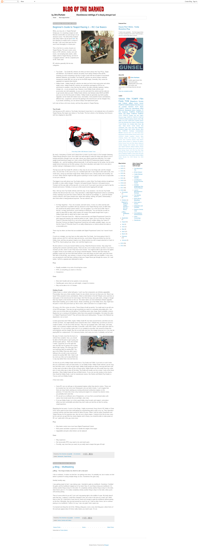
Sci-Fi (136, 106)
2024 (122, 171)
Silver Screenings (137, 217)
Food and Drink (130, 143)
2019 (122, 183)
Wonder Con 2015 (128, 157)
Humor (59, 520)
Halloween (140, 127)
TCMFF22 (140, 113)
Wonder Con (126, 124)
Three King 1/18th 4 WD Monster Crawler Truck (83, 151)
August (124, 222)
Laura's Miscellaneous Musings (138, 191)
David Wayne (140, 139)
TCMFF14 (132, 112)
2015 (122, 243)
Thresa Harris (135, 153)
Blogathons (134, 101)
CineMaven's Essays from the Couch (138, 181)
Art (119, 106)
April (123, 231)
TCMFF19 (125, 115)
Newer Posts (56, 527)
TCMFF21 (129, 153)
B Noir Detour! (138, 172)
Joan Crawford (139, 144)
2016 (122, 190)
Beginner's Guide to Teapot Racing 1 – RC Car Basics (80, 27)
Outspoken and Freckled (138, 206)
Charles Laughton (129, 136)
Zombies (132, 124)
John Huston (131, 129)
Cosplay (131, 115)
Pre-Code (124, 120)
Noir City (128, 148)
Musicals (126, 122)
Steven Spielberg (123, 153)
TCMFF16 (127, 105)
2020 (122, 180)
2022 (122, 175)
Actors (133, 110)
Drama (138, 125)
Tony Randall (122, 155)
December (125, 192)
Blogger (106, 545)
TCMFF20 (124, 131)
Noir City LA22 (139, 148)
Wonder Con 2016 (138, 157)
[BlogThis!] (86, 454)
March (124, 234)
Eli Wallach (140, 141)
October (124, 200)
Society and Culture (66, 520)
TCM (127, 101)
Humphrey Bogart (123, 129)
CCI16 (133, 125)
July (123, 224)
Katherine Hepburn (130, 146)
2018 (122, 185)
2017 (122, 187)
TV (142, 110)
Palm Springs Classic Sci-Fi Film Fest (128, 150)
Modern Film (133, 105)
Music (141, 106)
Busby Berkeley (129, 134)
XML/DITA (121, 158)
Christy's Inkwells (136, 177)
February (124, 236)
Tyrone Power (128, 155)
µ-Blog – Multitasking (63, 467)
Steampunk (60, 456)
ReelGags (121, 151)
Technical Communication (136, 131)
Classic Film (124, 99)
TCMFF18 (134, 113)
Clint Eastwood (132, 137)
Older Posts (110, 527)
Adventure (125, 132)
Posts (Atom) (64, 530)
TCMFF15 (121, 105)
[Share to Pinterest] (92, 454)
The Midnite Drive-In (137, 195)
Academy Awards (132, 118)
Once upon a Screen (137, 203)
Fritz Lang (128, 127)
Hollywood (140, 143)
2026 (122, 166)
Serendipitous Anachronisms (138, 213)
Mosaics (138, 129)
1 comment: (77, 517)
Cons (141, 105)
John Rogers (122, 146)
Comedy (124, 106)
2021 (122, 178)
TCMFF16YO (131, 120)
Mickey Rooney (122, 148)
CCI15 (141, 134)
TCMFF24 (135, 117)
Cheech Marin (139, 136)
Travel (120, 124)
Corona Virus (122, 139)
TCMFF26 (121, 118)
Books (141, 120)
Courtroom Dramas (131, 139)
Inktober (133, 144)
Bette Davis (138, 124)
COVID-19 (121, 136)
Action (139, 118)
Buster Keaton (136, 134)
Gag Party (134, 127)
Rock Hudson (132, 122)
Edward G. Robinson (132, 141)
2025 (122, 168)
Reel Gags (140, 150)
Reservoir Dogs (127, 151)
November (125, 196)
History (136, 143)
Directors (130, 106)
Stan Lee (141, 151)
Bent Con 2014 (133, 132)
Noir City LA (133, 148)
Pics (120, 112)
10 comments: (77, 454)
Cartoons (138, 110)
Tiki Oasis (141, 153)
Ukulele (126, 118)
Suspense (125, 112)
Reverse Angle (122, 117)
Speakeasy (137, 220)
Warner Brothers (136, 155)
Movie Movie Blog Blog (137, 199)
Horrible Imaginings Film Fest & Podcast (138, 186)
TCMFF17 (121, 108)
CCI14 (120, 115)
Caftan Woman (138, 174)
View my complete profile (126, 91)
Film (139, 105)
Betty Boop (140, 132)
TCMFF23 (129, 117)
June (123, 226)
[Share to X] (88, 454)
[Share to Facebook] (90, 454)
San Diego (126, 113)
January (124, 240)
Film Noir (136, 115)
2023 (122, 173)
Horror (120, 113)
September (125, 218)
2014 (122, 245)
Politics (141, 115)
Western (121, 132)
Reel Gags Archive (64, 17)
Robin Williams (134, 151)
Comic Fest (140, 137)
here (73, 38)
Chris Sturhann (134, 77)
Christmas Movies (123, 137)
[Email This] (84, 454)
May (123, 229)
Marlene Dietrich (139, 146)
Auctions (137, 120)
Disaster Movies (122, 141)
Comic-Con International (132, 108)
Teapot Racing (67, 456)
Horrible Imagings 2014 (125, 144)
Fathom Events (122, 143)
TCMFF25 (140, 117)
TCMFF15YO (139, 112)
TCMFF (134, 99)
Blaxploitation (122, 134)
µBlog (131, 103)
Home (54, 17)
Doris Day (121, 122)
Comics (136, 103)
